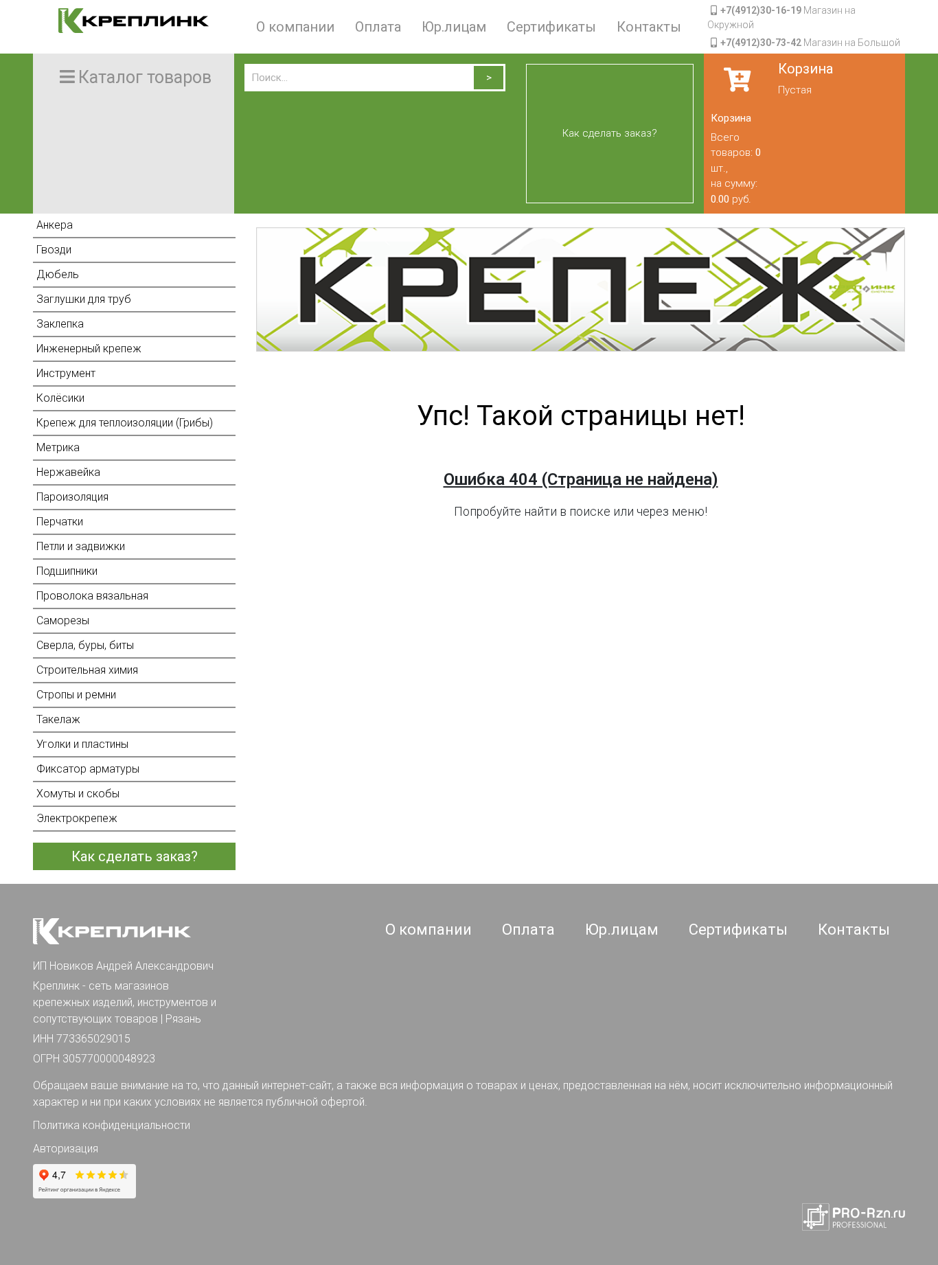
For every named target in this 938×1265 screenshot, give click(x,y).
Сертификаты (551, 27)
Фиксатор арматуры (87, 768)
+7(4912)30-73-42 (760, 42)
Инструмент (65, 373)
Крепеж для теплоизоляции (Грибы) (124, 422)
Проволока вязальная (92, 595)
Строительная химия (87, 669)
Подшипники (67, 571)
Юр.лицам (454, 27)
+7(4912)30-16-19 (760, 10)
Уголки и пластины (82, 744)
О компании (295, 27)
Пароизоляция (72, 496)
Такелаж (58, 719)
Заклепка (60, 323)
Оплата (378, 27)
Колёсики (60, 397)
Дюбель (57, 274)
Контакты (649, 27)
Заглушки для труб (83, 299)
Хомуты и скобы (77, 793)
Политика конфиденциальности (111, 1125)
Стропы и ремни (76, 694)
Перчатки (59, 521)
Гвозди (53, 249)
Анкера (54, 224)
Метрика (58, 447)
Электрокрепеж (76, 818)
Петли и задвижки (80, 546)
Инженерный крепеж (88, 348)
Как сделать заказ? (609, 133)
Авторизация (65, 1148)
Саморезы (62, 620)
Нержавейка (68, 472)
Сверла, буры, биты (85, 645)
